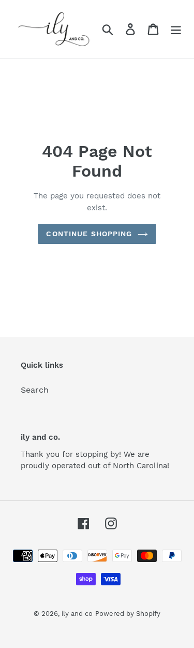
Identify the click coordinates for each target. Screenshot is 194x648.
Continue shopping (89, 233)
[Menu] (176, 29)
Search (35, 390)
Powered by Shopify (127, 613)
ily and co (77, 613)
